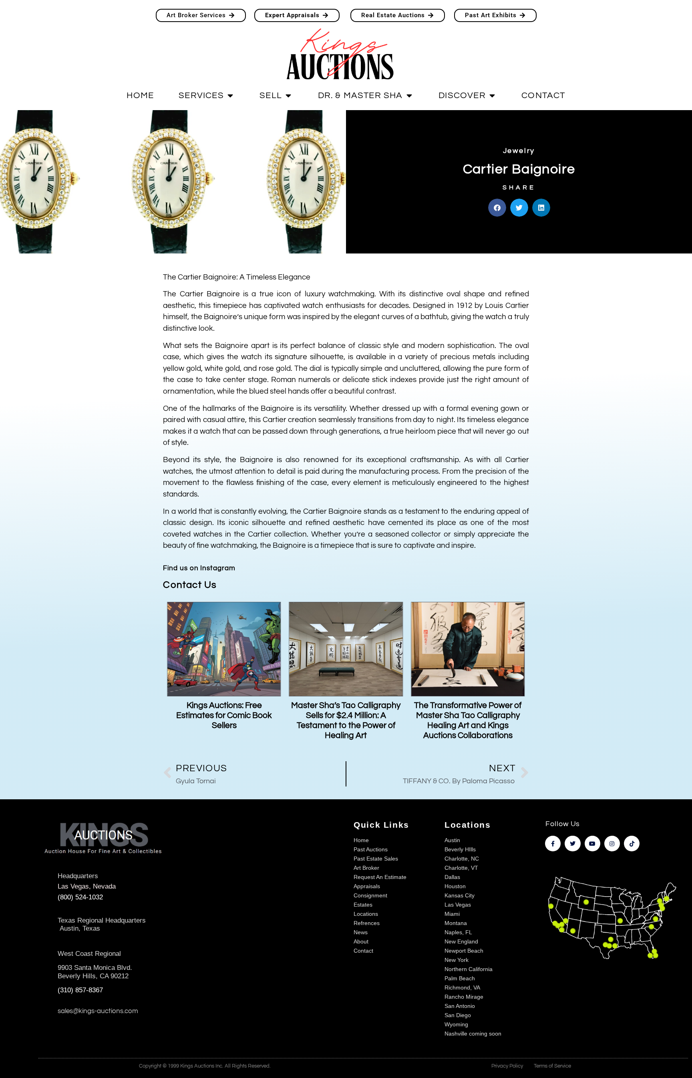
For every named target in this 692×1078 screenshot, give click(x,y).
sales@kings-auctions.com (98, 1011)
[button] (497, 208)
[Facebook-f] (553, 843)
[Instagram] (612, 843)
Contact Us (190, 585)
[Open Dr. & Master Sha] (409, 96)
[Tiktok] (632, 843)
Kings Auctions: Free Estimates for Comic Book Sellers (224, 715)
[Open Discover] (492, 96)
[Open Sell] (288, 96)
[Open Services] (230, 96)
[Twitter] (572, 843)
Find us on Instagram (199, 568)
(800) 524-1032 (80, 897)
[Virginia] (656, 919)
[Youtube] (592, 843)
